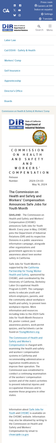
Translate (47, 18)
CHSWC (24, 413)
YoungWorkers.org (29, 332)
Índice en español (43, 9)
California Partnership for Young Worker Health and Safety (25, 271)
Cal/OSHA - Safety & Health (19, 50)
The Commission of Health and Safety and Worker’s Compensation (25, 341)
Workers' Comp (12, 60)
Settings (48, 14)
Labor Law (10, 40)
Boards (8, 101)
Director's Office (13, 91)
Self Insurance (12, 70)
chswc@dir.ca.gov (19, 434)
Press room (46, 2)
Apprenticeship (12, 80)
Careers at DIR (45, 5)
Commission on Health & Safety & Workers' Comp (25, 111)
